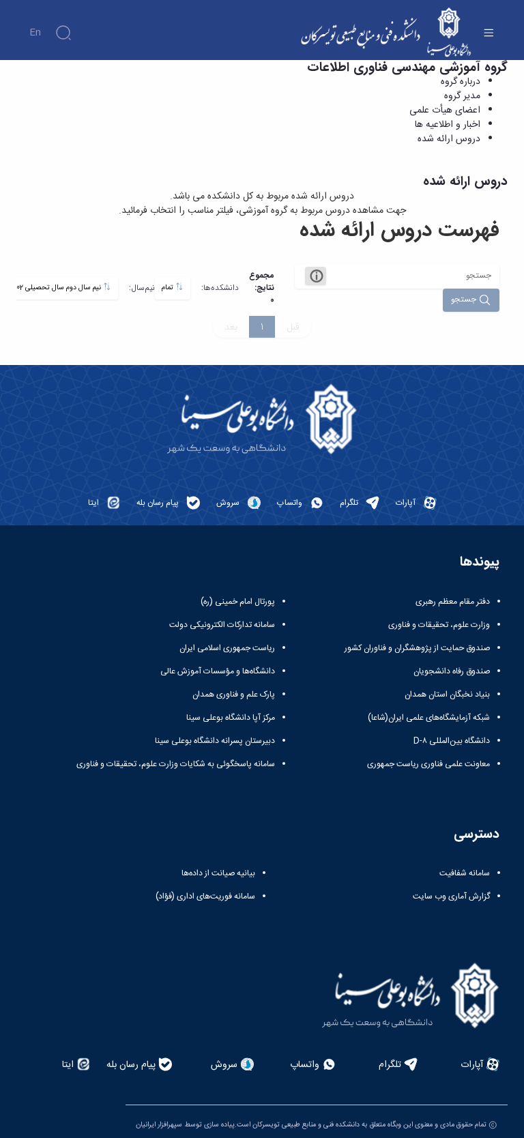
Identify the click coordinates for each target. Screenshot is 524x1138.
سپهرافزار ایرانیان (159, 1124)
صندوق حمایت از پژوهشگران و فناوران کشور (417, 648)
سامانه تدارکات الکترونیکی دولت (222, 625)
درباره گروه (460, 82)
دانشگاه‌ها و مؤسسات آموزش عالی (217, 671)
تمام (168, 287)
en (35, 33)
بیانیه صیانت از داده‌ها (218, 873)
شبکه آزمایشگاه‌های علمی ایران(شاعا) (429, 718)
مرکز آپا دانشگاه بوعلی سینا (230, 718)
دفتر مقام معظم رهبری (453, 602)
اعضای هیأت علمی (444, 110)
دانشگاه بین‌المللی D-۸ (451, 741)
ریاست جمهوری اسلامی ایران (227, 648)
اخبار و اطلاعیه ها (447, 125)
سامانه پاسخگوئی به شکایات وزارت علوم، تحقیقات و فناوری (175, 764)
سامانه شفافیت (464, 873)
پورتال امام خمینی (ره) (238, 602)
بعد (230, 326)
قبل (293, 326)
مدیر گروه (462, 96)
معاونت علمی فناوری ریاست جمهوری (428, 764)
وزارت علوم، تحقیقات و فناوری (439, 625)
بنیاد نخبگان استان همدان (447, 694)
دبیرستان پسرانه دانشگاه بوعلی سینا (215, 741)
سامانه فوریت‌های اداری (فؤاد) (205, 896)
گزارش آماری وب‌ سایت (451, 896)
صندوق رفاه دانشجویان (451, 671)
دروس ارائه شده (449, 139)
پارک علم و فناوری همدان (233, 694)
